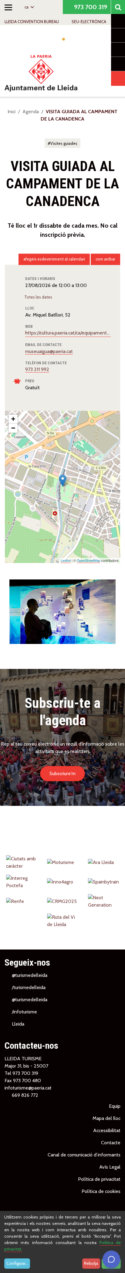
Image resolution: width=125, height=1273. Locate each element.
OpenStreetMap (88, 560)
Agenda (30, 111)
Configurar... (17, 1263)
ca (27, 7)
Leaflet (66, 560)
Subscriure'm (62, 773)
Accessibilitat (106, 1130)
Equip (114, 1106)
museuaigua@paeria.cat (49, 351)
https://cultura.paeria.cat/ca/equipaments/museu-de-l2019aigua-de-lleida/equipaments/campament (68, 333)
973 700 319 (90, 7)
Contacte (110, 1142)
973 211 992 (37, 369)
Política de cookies (101, 1191)
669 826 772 (25, 1095)
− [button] (13, 428)
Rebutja (91, 1263)
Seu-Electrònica (89, 21)
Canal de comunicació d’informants (84, 1155)
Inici (11, 111)
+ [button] (13, 419)
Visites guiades (63, 143)
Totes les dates (38, 297)
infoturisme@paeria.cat (28, 1088)
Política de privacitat (99, 1179)
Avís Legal (109, 1167)
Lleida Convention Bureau (32, 21)
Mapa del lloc (106, 1118)
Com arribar (105, 259)
